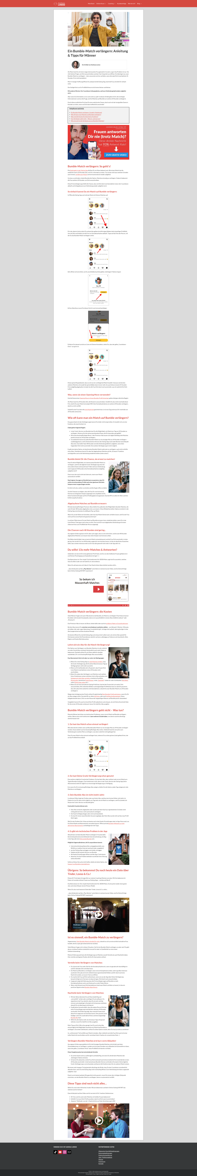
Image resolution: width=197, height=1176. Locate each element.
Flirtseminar (111, 1172)
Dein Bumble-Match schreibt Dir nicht (88, 941)
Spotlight (101, 680)
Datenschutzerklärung (105, 1155)
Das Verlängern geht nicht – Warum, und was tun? (85, 119)
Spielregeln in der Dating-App (79, 170)
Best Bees (125, 680)
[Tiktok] (55, 1152)
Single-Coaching (99, 1174)
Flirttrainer (116, 1172)
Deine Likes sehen (80, 682)
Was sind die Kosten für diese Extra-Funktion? (84, 117)
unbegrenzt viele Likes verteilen (80, 678)
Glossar (100, 1159)
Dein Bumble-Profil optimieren (111, 694)
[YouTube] (60, 1152)
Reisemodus (74, 680)
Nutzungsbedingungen (105, 1153)
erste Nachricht (89, 409)
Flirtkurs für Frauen (107, 1174)
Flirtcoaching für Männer (83, 1172)
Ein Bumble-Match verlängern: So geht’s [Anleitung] (86, 112)
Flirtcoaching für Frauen (91, 1174)
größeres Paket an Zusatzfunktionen (117, 623)
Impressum (101, 1161)
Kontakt (100, 1163)
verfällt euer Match (81, 174)
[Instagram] (65, 1152)
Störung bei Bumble (86, 839)
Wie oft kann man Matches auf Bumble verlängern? (86, 114)
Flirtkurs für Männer (99, 1172)
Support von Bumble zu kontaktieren (79, 864)
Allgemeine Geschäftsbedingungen (108, 1151)
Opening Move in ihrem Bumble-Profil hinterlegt (94, 398)
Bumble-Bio (74, 1017)
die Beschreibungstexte (113, 696)
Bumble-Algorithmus (91, 987)
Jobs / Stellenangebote (105, 1157)
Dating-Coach (91, 1172)
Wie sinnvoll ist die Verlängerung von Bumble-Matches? (87, 121)
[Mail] (69, 1152)
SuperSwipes (89, 680)
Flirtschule (106, 1172)
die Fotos (97, 696)
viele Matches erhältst (96, 661)
